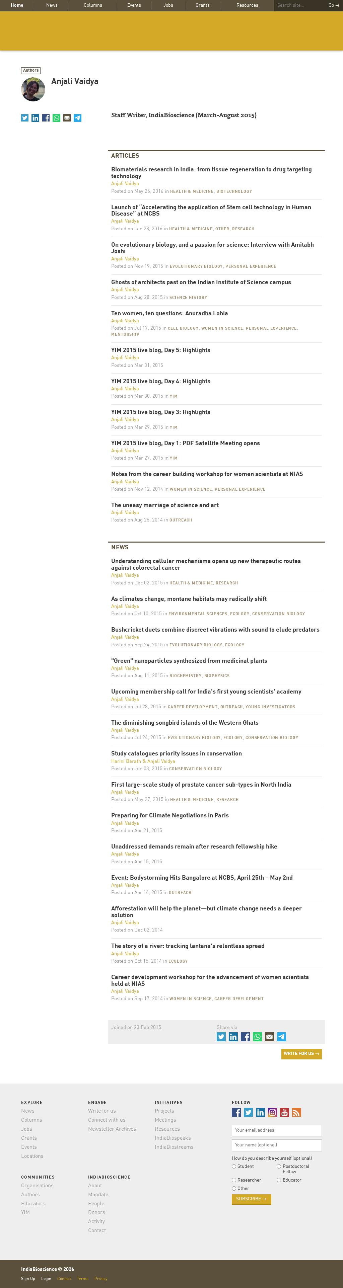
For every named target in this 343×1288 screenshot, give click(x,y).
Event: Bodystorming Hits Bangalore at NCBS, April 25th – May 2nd (202, 878)
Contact (97, 1230)
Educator (292, 1180)
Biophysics (217, 676)
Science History (188, 298)
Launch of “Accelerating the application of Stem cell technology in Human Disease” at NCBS (211, 211)
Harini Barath (126, 761)
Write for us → (302, 1053)
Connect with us (107, 1120)
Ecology (240, 614)
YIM (174, 397)
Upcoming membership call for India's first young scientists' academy (206, 692)
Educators (33, 1204)
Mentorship (125, 335)
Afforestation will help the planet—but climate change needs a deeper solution (206, 912)
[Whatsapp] (56, 118)
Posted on (137, 191)
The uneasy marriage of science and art (165, 505)
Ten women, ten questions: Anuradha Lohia (169, 314)
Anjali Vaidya (125, 183)
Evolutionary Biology (196, 267)
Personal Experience (250, 267)
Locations (32, 1156)
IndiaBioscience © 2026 (47, 1269)
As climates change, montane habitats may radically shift (189, 599)
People (96, 1204)
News (52, 5)
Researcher (249, 1180)
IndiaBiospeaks (173, 1138)
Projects (164, 1111)
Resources (247, 5)
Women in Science (222, 329)
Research (243, 229)
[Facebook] (46, 118)
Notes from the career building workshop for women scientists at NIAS (207, 474)
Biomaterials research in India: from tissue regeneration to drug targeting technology (211, 173)
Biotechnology (234, 192)
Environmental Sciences (197, 614)
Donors (96, 1212)
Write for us (102, 1111)
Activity (96, 1221)
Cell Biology (183, 329)
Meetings (165, 1120)
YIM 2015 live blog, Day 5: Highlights (160, 350)
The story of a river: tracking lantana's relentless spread (188, 946)
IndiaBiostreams (174, 1147)
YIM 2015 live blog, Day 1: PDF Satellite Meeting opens (185, 444)
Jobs (168, 5)
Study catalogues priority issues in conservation (176, 754)
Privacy (100, 1279)
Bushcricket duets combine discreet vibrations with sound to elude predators (215, 630)
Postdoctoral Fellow (296, 1169)
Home (17, 5)
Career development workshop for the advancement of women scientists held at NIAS (210, 981)
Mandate (98, 1195)
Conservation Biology (278, 614)
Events (134, 5)
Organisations (37, 1186)
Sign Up (28, 1279)
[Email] (67, 118)
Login (46, 1279)
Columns (93, 5)
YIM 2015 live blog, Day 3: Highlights (160, 412)
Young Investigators (270, 707)
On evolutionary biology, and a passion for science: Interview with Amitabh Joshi (212, 248)
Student (245, 1166)
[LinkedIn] (35, 118)
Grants (203, 5)
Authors (31, 70)
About (95, 1186)
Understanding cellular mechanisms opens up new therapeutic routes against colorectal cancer (206, 565)
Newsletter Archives (112, 1129)
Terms (82, 1279)
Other (222, 229)
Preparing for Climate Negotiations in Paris (170, 816)
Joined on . (136, 1027)
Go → (334, 5)
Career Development (192, 707)
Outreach (180, 520)
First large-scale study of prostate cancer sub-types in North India (201, 785)
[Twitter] (24, 118)
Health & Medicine (191, 192)
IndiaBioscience (171, 31)
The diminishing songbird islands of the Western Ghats (185, 723)
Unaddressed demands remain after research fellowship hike (194, 847)
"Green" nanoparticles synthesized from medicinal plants (189, 661)
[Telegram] (77, 118)
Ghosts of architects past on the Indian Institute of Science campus (201, 283)
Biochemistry (185, 676)
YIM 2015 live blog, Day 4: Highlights (160, 382)
